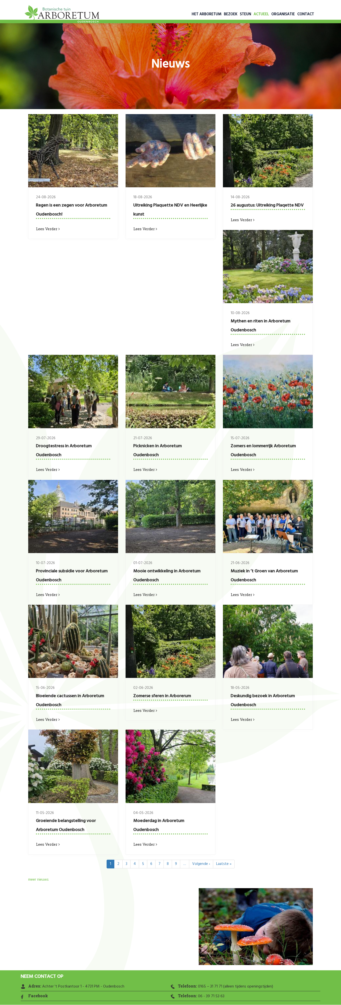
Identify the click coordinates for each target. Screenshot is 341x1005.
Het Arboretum (206, 14)
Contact (305, 14)
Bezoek (230, 14)
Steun (245, 14)
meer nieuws (38, 880)
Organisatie (283, 14)
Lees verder (47, 228)
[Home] (61, 15)
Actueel (261, 14)
